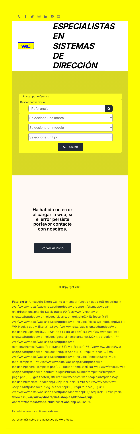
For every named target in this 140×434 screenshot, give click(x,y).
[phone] (19, 16)
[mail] (58, 16)
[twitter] (32, 16)
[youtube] (52, 16)
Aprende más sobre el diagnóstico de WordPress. (42, 419)
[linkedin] (45, 16)
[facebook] (25, 16)
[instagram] (39, 16)
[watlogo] (26, 43)
